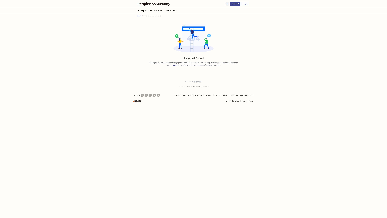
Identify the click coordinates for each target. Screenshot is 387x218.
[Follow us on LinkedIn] (146, 95)
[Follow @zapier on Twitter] (154, 95)
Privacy (250, 101)
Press (208, 95)
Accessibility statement (200, 86)
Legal (244, 101)
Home (139, 16)
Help (184, 95)
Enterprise (223, 95)
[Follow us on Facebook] (142, 95)
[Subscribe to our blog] (150, 95)
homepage (174, 65)
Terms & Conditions (185, 86)
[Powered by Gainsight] (193, 82)
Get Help (140, 10)
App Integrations (246, 95)
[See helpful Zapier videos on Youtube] (158, 95)
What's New (170, 10)
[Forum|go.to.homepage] (154, 4)
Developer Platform (196, 95)
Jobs (215, 95)
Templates (234, 95)
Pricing (177, 95)
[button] (235, 4)
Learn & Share (155, 10)
